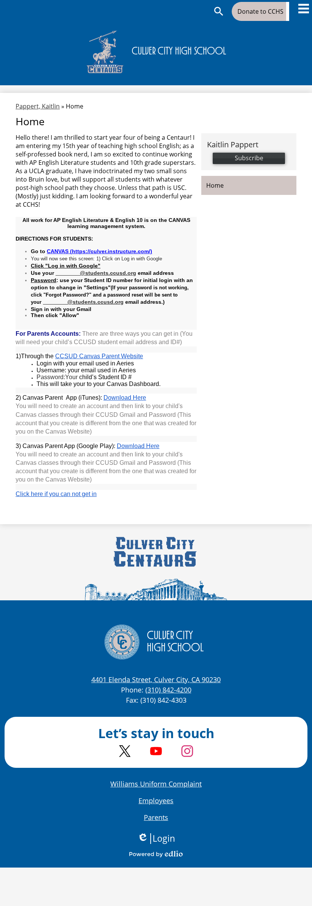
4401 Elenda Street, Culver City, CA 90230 (156, 679)
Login (156, 838)
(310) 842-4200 (168, 689)
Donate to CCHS (260, 11)
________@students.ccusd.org (96, 273)
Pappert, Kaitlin (38, 106)
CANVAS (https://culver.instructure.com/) (99, 251)
